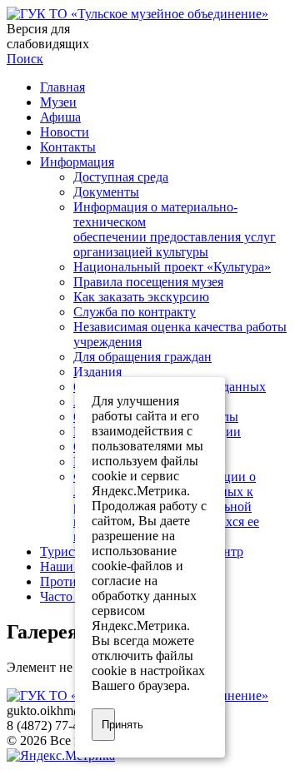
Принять (108, 724)
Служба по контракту (134, 312)
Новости (64, 132)
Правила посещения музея (148, 282)
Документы (106, 192)
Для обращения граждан (142, 357)
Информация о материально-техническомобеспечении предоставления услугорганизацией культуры (174, 229)
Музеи (58, 102)
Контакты (68, 147)
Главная (62, 87)
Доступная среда (120, 177)
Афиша (60, 117)
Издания (97, 372)
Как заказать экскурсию (141, 297)
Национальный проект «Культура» (172, 267)
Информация (77, 162)
